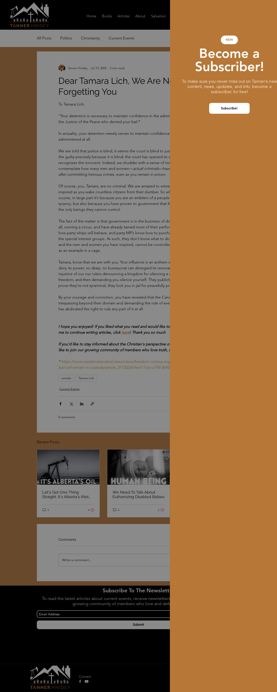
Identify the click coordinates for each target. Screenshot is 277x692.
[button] (266, 9)
